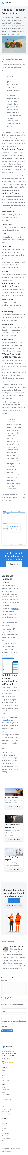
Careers (4, 1128)
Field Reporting (5, 1089)
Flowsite (4, 1077)
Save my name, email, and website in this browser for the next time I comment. (13, 1024)
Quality (3, 1092)
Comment (4, 980)
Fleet (3, 1097)
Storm (3, 1070)
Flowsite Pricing (6, 1114)
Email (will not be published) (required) (12, 1004)
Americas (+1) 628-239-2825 (9, 1053)
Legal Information (6, 1151)
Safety (3, 1087)
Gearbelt (4, 1075)
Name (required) (6, 998)
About (3, 1126)
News (3, 1131)
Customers (5, 1121)
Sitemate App (5, 1080)
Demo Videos (5, 1133)
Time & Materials (6, 1094)
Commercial (10, 941)
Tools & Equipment (6, 1099)
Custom (4, 1102)
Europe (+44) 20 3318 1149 (9, 1055)
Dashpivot (4, 1073)
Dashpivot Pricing (6, 1109)
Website (3, 1011)
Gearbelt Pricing (6, 1111)
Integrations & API (6, 1138)
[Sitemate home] (8, 1046)
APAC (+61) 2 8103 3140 (8, 1051)
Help (3, 1140)
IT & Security (5, 1135)
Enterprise (4, 1123)
